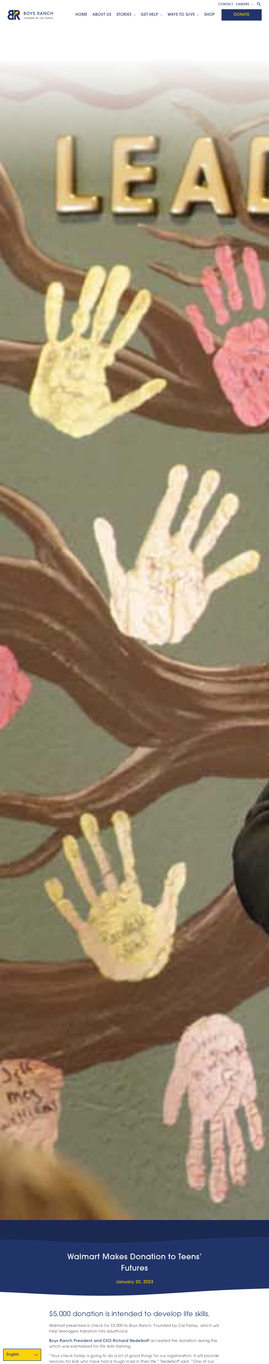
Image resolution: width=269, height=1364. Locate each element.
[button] (251, 4)
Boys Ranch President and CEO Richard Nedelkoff (99, 1341)
